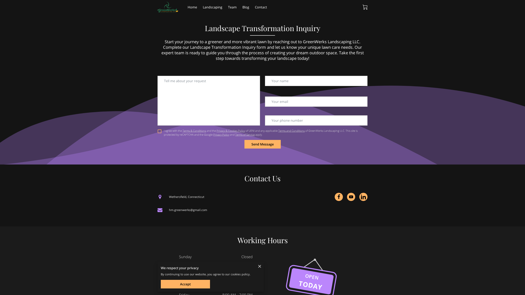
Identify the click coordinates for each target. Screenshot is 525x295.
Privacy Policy (221, 134)
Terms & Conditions (194, 131)
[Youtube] (351, 197)
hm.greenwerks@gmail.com (188, 210)
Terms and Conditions (291, 131)
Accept (185, 284)
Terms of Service (245, 134)
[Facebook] (339, 197)
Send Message (262, 144)
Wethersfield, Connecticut (186, 197)
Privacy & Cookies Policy (231, 131)
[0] (365, 7)
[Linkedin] (363, 197)
